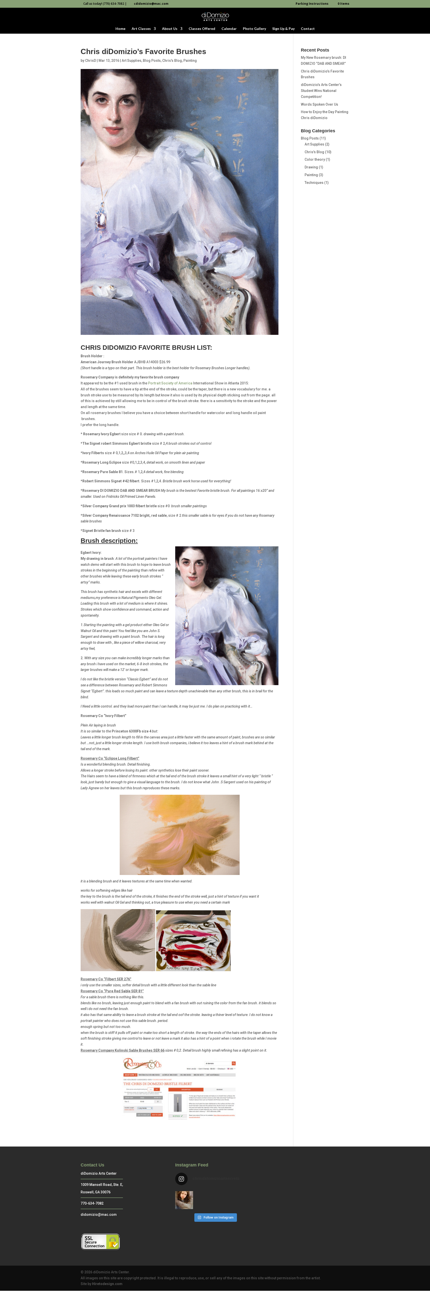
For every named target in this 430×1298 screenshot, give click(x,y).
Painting (190, 61)
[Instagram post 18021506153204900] (184, 1200)
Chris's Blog (172, 61)
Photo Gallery (254, 29)
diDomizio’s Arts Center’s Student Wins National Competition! (321, 91)
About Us (169, 29)
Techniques (314, 183)
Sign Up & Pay (283, 29)
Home (120, 29)
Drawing (311, 167)
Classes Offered (202, 29)
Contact (308, 29)
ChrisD (90, 61)
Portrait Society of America (170, 383)
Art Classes (141, 29)
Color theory (315, 159)
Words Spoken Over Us (319, 104)
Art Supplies (131, 61)
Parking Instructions (312, 4)
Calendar (229, 29)
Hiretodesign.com (107, 1284)
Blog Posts (152, 61)
